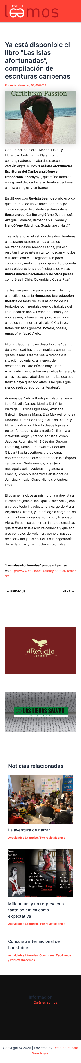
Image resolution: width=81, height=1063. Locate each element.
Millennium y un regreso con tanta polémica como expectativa (36, 910)
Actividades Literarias (23, 837)
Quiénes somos (45, 1002)
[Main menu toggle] (71, 11)
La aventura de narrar (29, 829)
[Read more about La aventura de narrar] (40, 799)
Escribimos (63, 955)
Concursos (46, 955)
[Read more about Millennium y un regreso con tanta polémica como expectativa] (40, 873)
